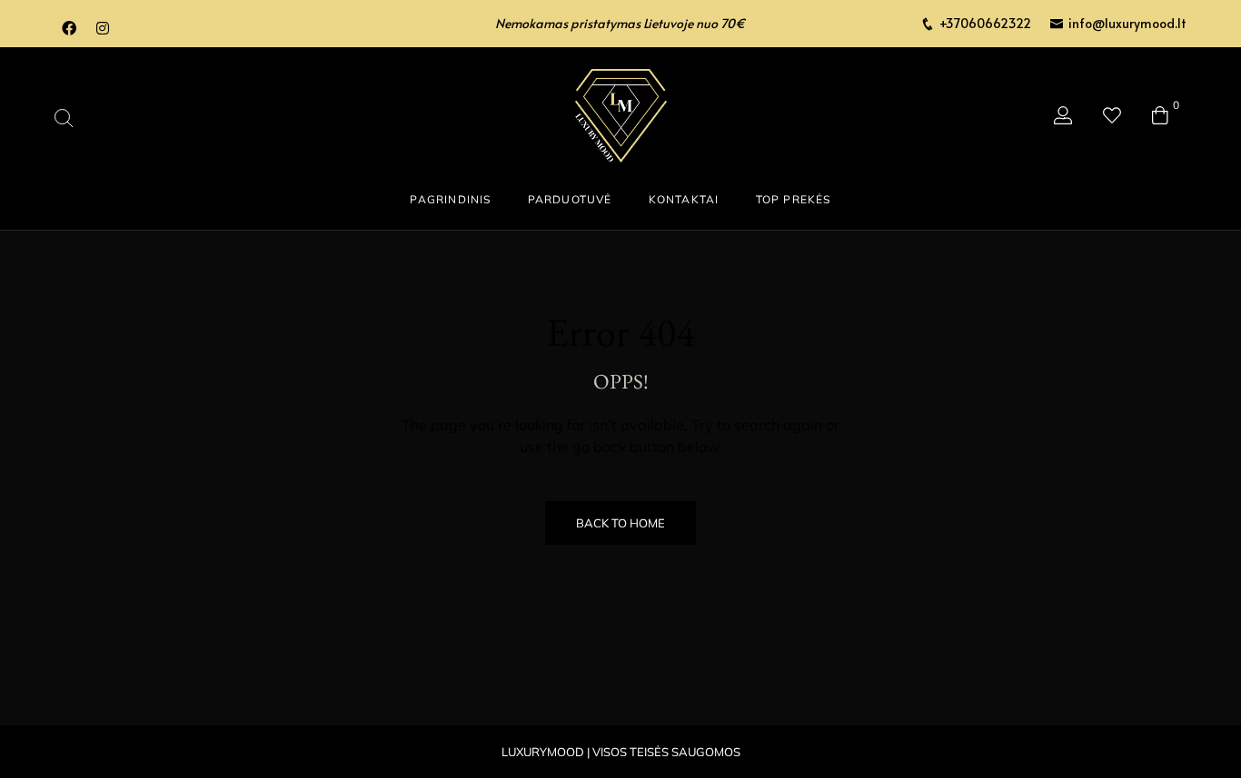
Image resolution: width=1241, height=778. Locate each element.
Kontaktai (684, 199)
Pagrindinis (450, 199)
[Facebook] (69, 28)
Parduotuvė (570, 199)
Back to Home (620, 523)
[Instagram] (102, 28)
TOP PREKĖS (793, 199)
